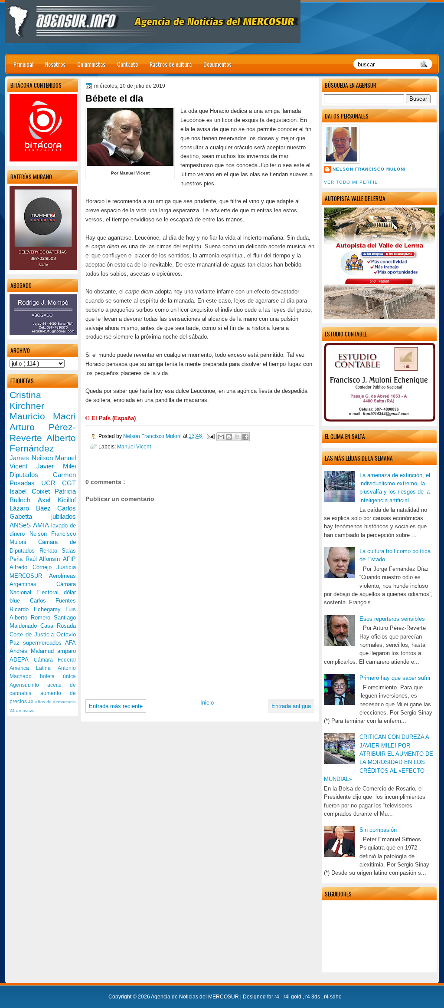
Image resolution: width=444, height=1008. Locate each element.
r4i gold (293, 997)
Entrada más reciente (116, 706)
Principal (23, 64)
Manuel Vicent (134, 446)
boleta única (58, 676)
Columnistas (91, 64)
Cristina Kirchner (27, 400)
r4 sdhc (332, 997)
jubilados (63, 516)
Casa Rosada (58, 626)
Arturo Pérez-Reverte (43, 432)
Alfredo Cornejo (33, 567)
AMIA (42, 525)
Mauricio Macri (43, 416)
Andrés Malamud (33, 651)
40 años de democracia (52, 701)
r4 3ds (313, 997)
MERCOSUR (29, 576)
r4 (277, 997)
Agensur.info (28, 685)
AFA (70, 642)
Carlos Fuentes (53, 600)
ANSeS (21, 525)
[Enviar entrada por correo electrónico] (210, 436)
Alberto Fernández (43, 443)
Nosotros (55, 64)
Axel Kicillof (57, 500)
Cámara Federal (55, 659)
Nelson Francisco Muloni (369, 169)
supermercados (44, 642)
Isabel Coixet (32, 491)
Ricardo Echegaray (37, 609)
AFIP (69, 559)
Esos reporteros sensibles (392, 619)
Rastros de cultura (171, 64)
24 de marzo (22, 710)
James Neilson (32, 457)
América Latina (34, 668)
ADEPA (22, 659)
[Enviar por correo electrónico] (220, 436)
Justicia (66, 567)
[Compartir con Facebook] (245, 436)
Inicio (207, 702)
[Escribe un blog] (229, 436)
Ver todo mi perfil (351, 182)
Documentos (217, 64)
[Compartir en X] (237, 436)
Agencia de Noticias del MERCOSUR (195, 997)
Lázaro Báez (33, 508)
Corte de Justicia (33, 634)
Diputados (31, 474)
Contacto (127, 64)
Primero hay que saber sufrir (395, 678)
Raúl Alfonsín (44, 559)
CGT (69, 483)
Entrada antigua (291, 706)
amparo (66, 651)
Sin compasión (378, 830)
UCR (51, 483)
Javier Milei (56, 466)
